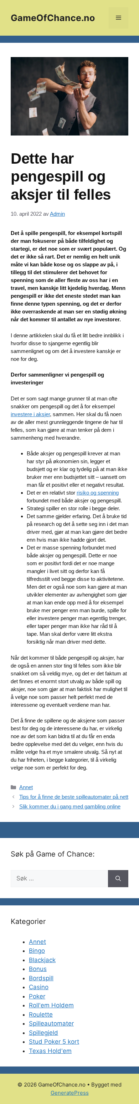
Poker (37, 996)
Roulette (41, 1014)
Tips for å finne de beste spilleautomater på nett (73, 797)
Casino (38, 987)
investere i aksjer (30, 414)
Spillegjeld (43, 1032)
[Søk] (118, 878)
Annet (26, 787)
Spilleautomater (51, 1023)
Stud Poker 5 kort (54, 1041)
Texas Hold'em (50, 1050)
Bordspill (41, 978)
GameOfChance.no (53, 17)
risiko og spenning (98, 493)
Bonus (38, 968)
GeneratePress (70, 1092)
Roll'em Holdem (51, 1005)
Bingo (37, 950)
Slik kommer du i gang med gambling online (69, 806)
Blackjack (42, 960)
